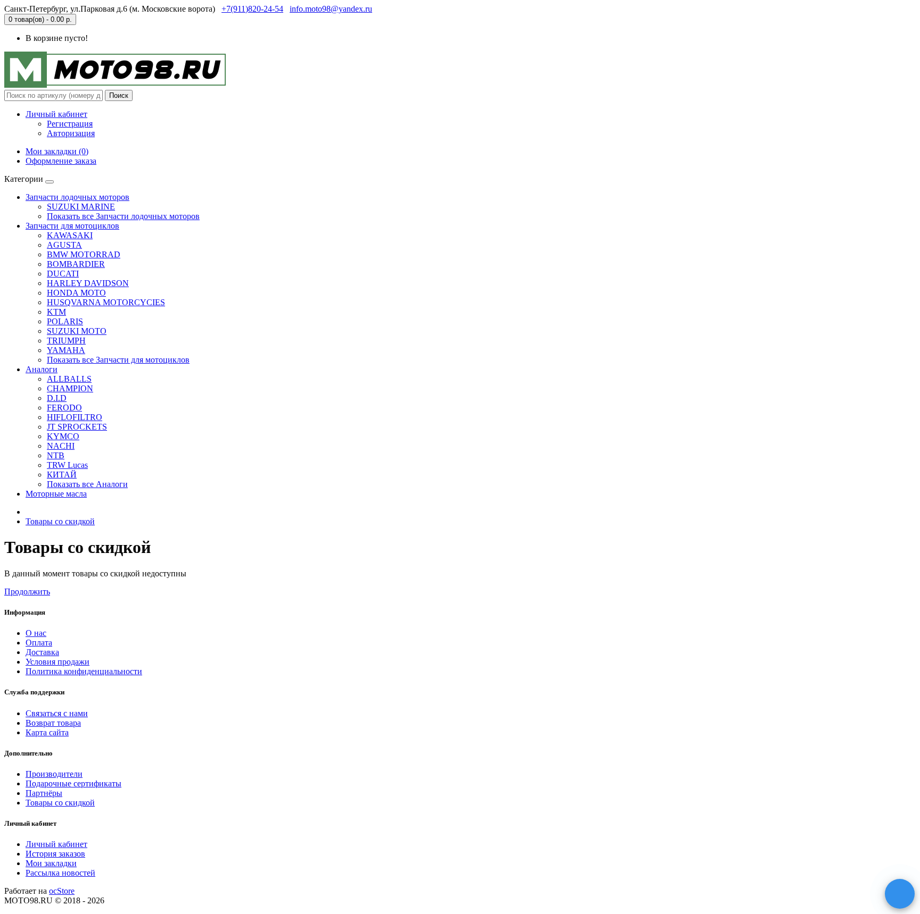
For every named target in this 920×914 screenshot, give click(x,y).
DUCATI (63, 273)
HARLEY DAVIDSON (88, 283)
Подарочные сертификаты (73, 783)
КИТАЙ (62, 474)
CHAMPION (70, 388)
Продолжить (27, 591)
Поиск (118, 95)
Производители (54, 773)
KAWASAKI (70, 235)
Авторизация (71, 133)
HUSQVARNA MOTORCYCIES (106, 302)
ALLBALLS (69, 378)
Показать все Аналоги (87, 484)
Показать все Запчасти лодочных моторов (123, 216)
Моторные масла (56, 493)
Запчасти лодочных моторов (77, 197)
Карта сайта (47, 732)
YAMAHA (66, 350)
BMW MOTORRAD (83, 254)
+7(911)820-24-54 (252, 8)
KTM (56, 311)
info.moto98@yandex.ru (331, 8)
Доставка (42, 652)
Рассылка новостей (60, 872)
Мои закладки (51, 863)
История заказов (55, 853)
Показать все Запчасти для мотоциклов (118, 359)
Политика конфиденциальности (84, 671)
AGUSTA (64, 244)
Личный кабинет (56, 844)
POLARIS (65, 321)
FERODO (64, 407)
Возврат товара (53, 722)
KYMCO (63, 436)
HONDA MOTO (76, 292)
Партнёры (44, 793)
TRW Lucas (67, 464)
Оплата (39, 642)
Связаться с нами (57, 713)
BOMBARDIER (76, 264)
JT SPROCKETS (77, 426)
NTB (55, 455)
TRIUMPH (66, 340)
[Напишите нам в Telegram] (900, 894)
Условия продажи (57, 661)
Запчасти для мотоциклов (72, 225)
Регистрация (70, 123)
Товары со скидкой (60, 521)
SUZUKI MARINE (81, 206)
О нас (36, 633)
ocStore (62, 890)
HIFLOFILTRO (74, 417)
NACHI (61, 445)
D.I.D (57, 398)
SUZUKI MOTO (76, 331)
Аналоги (42, 369)
